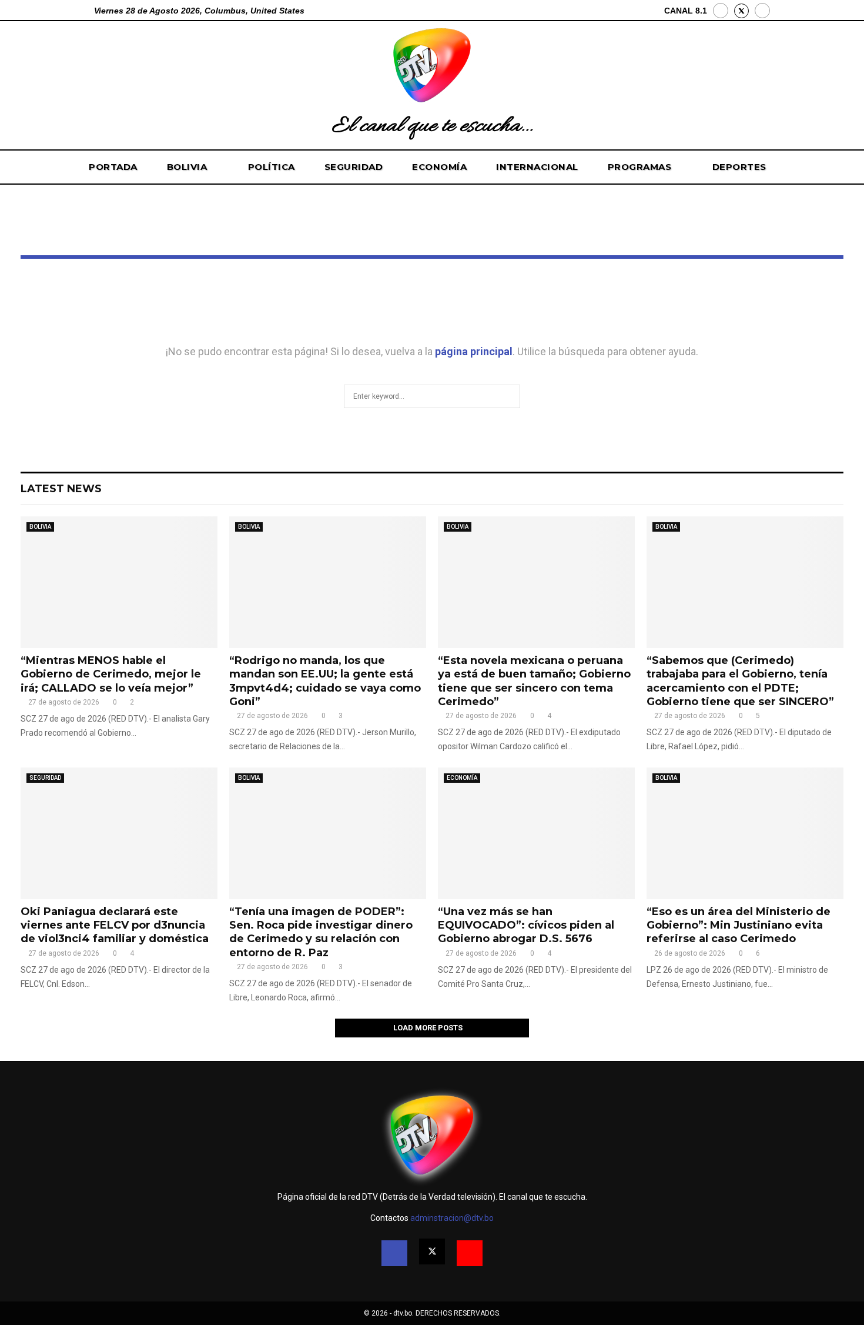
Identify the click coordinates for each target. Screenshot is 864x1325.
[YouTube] (762, 10)
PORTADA (113, 166)
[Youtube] (470, 1253)
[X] (741, 11)
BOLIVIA (187, 166)
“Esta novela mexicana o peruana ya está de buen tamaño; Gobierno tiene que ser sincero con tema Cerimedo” (534, 681)
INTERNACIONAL (537, 166)
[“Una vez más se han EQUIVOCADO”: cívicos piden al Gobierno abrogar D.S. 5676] (536, 833)
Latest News (61, 488)
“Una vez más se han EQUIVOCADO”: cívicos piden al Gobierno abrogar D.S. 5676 (526, 925)
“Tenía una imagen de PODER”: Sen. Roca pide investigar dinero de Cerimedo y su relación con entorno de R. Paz (321, 932)
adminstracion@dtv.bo (452, 1218)
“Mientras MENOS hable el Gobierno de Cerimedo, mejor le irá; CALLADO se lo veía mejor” (111, 674)
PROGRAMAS (640, 166)
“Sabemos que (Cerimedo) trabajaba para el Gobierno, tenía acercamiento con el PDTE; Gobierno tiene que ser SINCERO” (740, 681)
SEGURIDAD (353, 166)
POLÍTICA (271, 166)
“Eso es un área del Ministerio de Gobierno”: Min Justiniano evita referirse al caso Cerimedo (738, 925)
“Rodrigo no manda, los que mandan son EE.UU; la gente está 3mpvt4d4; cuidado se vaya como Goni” (325, 681)
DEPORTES (739, 166)
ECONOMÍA (439, 166)
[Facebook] (720, 10)
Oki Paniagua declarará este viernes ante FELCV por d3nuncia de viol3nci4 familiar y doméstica (115, 925)
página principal (474, 351)
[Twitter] (432, 1251)
